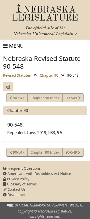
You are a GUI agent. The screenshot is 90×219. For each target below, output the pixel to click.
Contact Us (16, 189)
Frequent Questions (23, 168)
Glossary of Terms (21, 184)
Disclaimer (15, 194)
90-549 (72, 98)
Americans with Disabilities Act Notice (38, 173)
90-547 (18, 98)
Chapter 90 (49, 75)
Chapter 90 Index (45, 97)
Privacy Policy (17, 178)
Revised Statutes (17, 75)
